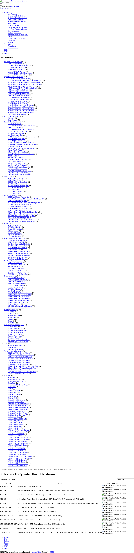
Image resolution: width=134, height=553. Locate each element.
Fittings (10, 118)
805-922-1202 (14, 6)
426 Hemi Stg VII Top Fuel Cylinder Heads (22, 88)
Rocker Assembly (14, 31)
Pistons (10, 319)
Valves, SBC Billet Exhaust (17, 460)
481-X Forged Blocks (15, 64)
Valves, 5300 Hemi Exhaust (17, 445)
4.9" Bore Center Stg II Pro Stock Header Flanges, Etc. (26, 199)
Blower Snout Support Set (17, 330)
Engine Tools (12, 347)
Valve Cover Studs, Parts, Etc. (18, 374)
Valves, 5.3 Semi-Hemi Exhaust (18, 441)
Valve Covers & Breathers (17, 38)
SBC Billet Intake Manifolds (17, 257)
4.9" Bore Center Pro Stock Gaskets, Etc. (22, 126)
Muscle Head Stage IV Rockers (18, 296)
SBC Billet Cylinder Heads (17, 114)
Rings (10, 321)
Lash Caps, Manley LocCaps (18, 385)
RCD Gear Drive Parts (15, 188)
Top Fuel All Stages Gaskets (17, 169)
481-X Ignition (13, 225)
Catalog (11, 42)
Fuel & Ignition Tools (15, 349)
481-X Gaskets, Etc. (15, 127)
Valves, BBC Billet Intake (17, 454)
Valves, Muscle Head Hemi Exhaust (20, 456)
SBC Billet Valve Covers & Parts (19, 370)
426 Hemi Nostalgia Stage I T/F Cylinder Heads (24, 82)
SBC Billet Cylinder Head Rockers (20, 306)
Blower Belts (12, 327)
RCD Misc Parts (13, 189)
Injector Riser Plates (15, 336)
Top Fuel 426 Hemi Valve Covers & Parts (22, 372)
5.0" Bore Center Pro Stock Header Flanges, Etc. (24, 203)
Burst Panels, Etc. (14, 250)
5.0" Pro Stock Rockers (16, 285)
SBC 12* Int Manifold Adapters (19, 255)
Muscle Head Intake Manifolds (18, 251)
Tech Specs (12, 46)
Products (7, 12)
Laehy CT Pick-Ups (15, 229)
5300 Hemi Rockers (15, 289)
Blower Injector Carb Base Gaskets (20, 142)
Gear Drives (12, 23)
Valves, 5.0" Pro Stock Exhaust (18, 437)
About (6, 52)
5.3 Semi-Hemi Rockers (16, 287)
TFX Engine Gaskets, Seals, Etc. (19, 167)
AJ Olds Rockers (14, 291)
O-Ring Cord (12, 156)
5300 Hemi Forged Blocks (17, 67)
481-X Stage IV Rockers (16, 283)
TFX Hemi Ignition (14, 236)
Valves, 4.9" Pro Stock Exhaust (18, 430)
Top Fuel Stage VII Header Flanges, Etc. (21, 221)
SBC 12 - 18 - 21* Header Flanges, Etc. (21, 216)
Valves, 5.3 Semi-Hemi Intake (18, 443)
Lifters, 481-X (13, 392)
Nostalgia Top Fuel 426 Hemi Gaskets (21, 154)
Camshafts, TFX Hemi (15, 381)
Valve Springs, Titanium (16, 424)
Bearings (11, 312)
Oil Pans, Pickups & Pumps (17, 29)
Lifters (10, 389)
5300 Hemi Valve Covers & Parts (19, 360)
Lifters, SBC (12, 398)
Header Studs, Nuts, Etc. (16, 210)
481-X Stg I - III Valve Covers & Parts (21, 355)
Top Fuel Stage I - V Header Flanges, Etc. (22, 219)
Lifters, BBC (12, 396)
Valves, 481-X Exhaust (16, 434)
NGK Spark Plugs (14, 233)
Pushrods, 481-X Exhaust (16, 400)
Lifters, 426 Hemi (14, 390)
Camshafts (11, 377)
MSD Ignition (13, 231)
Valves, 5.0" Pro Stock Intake (18, 439)
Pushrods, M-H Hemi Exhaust (18, 407)
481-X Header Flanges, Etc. (17, 201)
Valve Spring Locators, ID (17, 419)
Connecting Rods (14, 315)
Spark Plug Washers (15, 234)
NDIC (52, 552)
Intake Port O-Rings (15, 150)
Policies (6, 541)
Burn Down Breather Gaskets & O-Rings (22, 144)
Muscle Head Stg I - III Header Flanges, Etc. (23, 212)
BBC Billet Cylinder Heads (17, 103)
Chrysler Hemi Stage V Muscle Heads (21, 112)
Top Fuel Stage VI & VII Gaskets (19, 174)
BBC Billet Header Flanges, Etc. (19, 208)
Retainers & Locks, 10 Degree (18, 411)
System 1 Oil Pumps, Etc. (16, 272)
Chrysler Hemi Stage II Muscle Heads (21, 107)
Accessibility (36, 552)
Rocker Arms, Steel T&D (16, 302)
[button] (114, 485)
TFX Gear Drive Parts (15, 191)
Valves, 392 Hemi (14, 428)
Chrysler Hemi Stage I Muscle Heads (20, 105)
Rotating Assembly (14, 33)
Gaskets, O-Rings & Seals (17, 21)
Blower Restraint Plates (16, 328)
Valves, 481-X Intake (15, 436)
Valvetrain (11, 40)
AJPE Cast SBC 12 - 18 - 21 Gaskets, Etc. (22, 137)
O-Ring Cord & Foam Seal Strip (19, 253)
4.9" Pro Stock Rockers (16, 278)
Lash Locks (12, 387)
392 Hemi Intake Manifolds (17, 240)
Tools (10, 36)
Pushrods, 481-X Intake (16, 402)
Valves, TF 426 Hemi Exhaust (18, 464)
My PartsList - (7, 8)
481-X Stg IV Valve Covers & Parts (20, 357)
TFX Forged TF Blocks (16, 71)
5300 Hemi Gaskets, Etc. (16, 133)
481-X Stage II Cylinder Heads (18, 92)
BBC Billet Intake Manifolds (17, 248)
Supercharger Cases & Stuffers (18, 340)
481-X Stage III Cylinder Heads (19, 94)
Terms (6, 545)
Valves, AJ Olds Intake (15, 451)
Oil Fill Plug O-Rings (15, 157)
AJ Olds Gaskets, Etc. (15, 135)
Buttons (11, 313)
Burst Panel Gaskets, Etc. (16, 146)
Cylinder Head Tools (15, 345)
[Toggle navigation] (1, 5)
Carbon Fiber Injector (15, 334)
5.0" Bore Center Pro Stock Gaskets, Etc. (22, 129)
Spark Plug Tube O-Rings (17, 165)
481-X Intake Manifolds (16, 242)
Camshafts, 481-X (14, 379)
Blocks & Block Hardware (17, 16)
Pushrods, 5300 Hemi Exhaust (18, 404)
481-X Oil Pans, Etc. (15, 263)
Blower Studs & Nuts (15, 332)
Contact (6, 53)
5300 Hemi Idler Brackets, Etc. (18, 186)
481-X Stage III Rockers (16, 281)
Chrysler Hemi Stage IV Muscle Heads (21, 110)
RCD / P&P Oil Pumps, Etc (17, 268)
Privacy (6, 543)
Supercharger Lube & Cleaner (18, 342)
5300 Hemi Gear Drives (16, 184)
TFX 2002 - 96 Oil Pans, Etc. (18, 274)
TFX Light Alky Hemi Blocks (18, 75)
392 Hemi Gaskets (14, 124)
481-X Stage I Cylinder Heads (18, 90)
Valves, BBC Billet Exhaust (17, 452)
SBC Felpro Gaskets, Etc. (16, 163)
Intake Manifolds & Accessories (18, 27)
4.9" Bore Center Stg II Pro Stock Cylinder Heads (24, 80)
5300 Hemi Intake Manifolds (17, 246)
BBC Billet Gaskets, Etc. (16, 139)
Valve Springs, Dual (15, 422)
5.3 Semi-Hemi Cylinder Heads (18, 99)
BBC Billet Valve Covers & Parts (19, 362)
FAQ (6, 50)
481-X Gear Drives (14, 180)
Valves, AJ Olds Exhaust (16, 449)
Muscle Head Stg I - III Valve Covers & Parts (23, 366)
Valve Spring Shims (14, 420)
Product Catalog (13, 48)
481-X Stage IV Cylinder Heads (19, 95)
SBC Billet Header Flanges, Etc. (19, 218)
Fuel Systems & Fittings (16, 20)
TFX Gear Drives (14, 193)
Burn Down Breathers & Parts (18, 364)
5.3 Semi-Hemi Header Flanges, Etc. (20, 204)
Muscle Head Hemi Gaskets (17, 152)
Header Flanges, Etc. (15, 25)
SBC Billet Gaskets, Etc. (16, 161)
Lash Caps (11, 383)
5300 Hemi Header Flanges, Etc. (19, 206)
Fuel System (12, 120)
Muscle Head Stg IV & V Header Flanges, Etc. (24, 214)
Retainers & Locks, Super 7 (17, 415)
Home (2, 469)
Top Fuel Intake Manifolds (17, 259)
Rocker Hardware (14, 304)
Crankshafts (12, 317)
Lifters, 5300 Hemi (14, 394)
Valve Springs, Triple (15, 426)
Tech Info (7, 44)
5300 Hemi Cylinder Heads (17, 101)
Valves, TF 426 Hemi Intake (17, 466)
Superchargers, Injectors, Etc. (18, 35)
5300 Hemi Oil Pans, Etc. (16, 265)
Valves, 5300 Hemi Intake (17, 447)
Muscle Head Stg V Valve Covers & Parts (22, 368)
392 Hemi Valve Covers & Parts (19, 353)
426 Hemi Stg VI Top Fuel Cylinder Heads (22, 86)
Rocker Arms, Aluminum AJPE (18, 300)
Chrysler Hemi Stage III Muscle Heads (21, 109)
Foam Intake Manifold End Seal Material (21, 148)
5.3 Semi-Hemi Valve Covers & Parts (20, 358)
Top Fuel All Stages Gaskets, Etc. (19, 171)
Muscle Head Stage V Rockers (18, 298)
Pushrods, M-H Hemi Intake (17, 409)
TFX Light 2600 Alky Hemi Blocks (20, 73)
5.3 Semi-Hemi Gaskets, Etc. (18, 131)
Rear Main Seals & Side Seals (18, 159)
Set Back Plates (13, 338)
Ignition (6, 223)
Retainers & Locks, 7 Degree (18, 413)
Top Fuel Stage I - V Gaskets (18, 172)
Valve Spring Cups (14, 417)
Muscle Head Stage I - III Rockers (19, 295)
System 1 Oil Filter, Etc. (16, 270)
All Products (12, 14)
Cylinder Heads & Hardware (17, 18)
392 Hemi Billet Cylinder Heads (19, 79)
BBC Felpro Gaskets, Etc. (17, 141)
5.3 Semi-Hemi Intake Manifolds (19, 244)
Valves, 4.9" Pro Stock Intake (18, 432)
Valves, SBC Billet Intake (16, 462)
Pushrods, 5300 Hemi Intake (17, 405)
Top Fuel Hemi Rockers (16, 308)
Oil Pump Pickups (14, 266)
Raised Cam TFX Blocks (16, 69)
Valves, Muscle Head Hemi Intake (19, 458)
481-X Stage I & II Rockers (17, 280)
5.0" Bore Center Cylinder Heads (19, 97)
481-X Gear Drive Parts (16, 178)
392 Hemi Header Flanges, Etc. (18, 197)
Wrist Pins (11, 323)
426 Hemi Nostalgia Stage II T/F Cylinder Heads (24, 84)
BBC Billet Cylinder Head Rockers (20, 293)
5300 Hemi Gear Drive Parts (17, 182)
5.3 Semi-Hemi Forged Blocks (18, 65)
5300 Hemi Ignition (14, 227)
